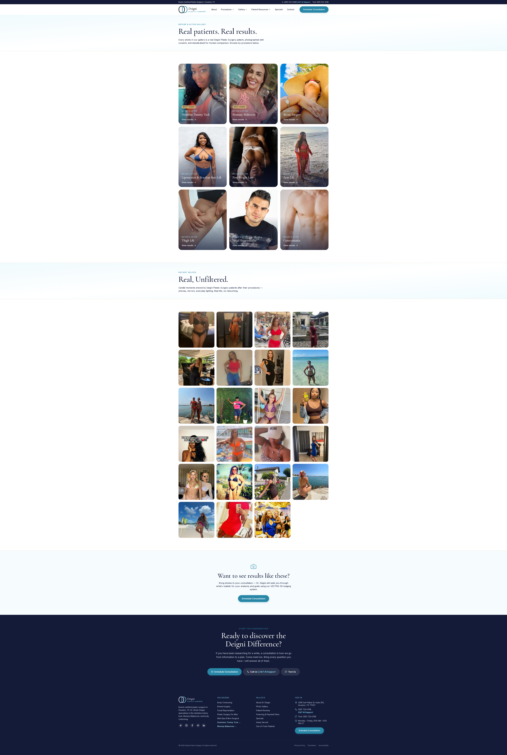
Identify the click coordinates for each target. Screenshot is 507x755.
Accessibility (323, 745)
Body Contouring (224, 702)
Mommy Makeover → (227, 726)
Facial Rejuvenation (225, 710)
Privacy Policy (299, 745)
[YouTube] (198, 725)
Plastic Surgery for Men (227, 714)
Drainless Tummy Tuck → (229, 722)
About (214, 9)
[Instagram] (186, 725)
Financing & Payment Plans (267, 714)
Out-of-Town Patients (265, 726)
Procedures (226, 9)
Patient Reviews (263, 710)
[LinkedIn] (204, 725)
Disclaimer (312, 745)
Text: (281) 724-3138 (320, 2)
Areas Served (262, 722)
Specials (279, 9)
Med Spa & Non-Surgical (228, 718)
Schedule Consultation (314, 9)
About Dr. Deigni (263, 702)
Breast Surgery (223, 706)
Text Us (292, 671)
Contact (290, 9)
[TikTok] (181, 725)
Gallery (241, 9)
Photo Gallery (262, 706)
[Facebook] (192, 725)
